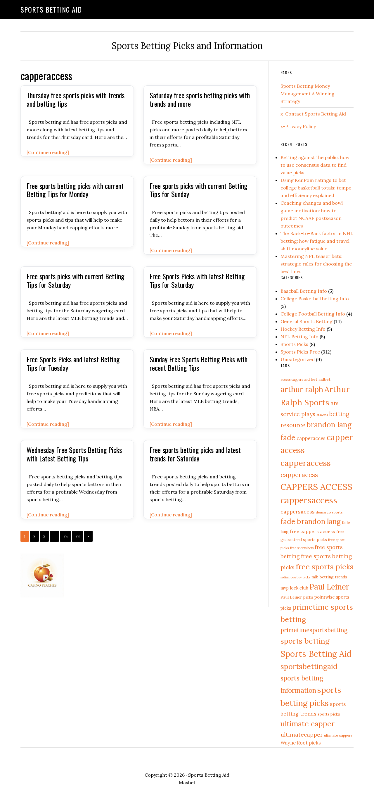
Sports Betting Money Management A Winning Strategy (307, 93)
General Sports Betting (306, 321)
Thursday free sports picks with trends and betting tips (75, 99)
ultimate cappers (338, 735)
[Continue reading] (48, 152)
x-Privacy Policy (298, 126)
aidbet (324, 379)
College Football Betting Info (312, 314)
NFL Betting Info (299, 336)
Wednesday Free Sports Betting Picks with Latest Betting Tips (74, 453)
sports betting (304, 641)
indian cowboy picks (295, 577)
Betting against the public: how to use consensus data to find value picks (314, 164)
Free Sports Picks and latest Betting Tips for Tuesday (73, 363)
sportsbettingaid (308, 666)
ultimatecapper (301, 734)
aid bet (310, 379)
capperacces (311, 438)
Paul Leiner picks (296, 597)
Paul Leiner (329, 587)
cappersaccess (308, 500)
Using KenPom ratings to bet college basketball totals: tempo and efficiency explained (316, 187)
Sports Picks (294, 344)
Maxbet (187, 782)
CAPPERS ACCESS (316, 486)
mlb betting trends (329, 577)
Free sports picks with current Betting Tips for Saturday (75, 280)
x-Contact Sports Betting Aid (313, 114)
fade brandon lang (310, 521)
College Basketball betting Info (314, 298)
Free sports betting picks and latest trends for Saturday (195, 453)
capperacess (299, 474)
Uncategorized (297, 359)
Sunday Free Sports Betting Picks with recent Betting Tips (198, 363)
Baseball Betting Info (303, 291)
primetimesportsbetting (313, 630)
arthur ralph (301, 389)
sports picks (329, 714)
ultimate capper (307, 723)
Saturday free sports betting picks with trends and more (200, 99)
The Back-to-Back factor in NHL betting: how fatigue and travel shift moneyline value (316, 240)
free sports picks (325, 566)
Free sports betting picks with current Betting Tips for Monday (75, 189)
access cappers (291, 379)
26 (77, 536)
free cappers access (312, 531)
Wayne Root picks (300, 743)
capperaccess (305, 463)
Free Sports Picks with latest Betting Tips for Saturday (197, 280)
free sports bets (302, 548)
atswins (322, 415)
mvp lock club (294, 588)
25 (65, 536)
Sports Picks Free (300, 352)
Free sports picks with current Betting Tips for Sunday (198, 189)
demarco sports (329, 512)
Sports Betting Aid (51, 9)
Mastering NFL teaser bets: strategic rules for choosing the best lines (316, 263)
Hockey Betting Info (302, 329)
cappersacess (297, 511)
